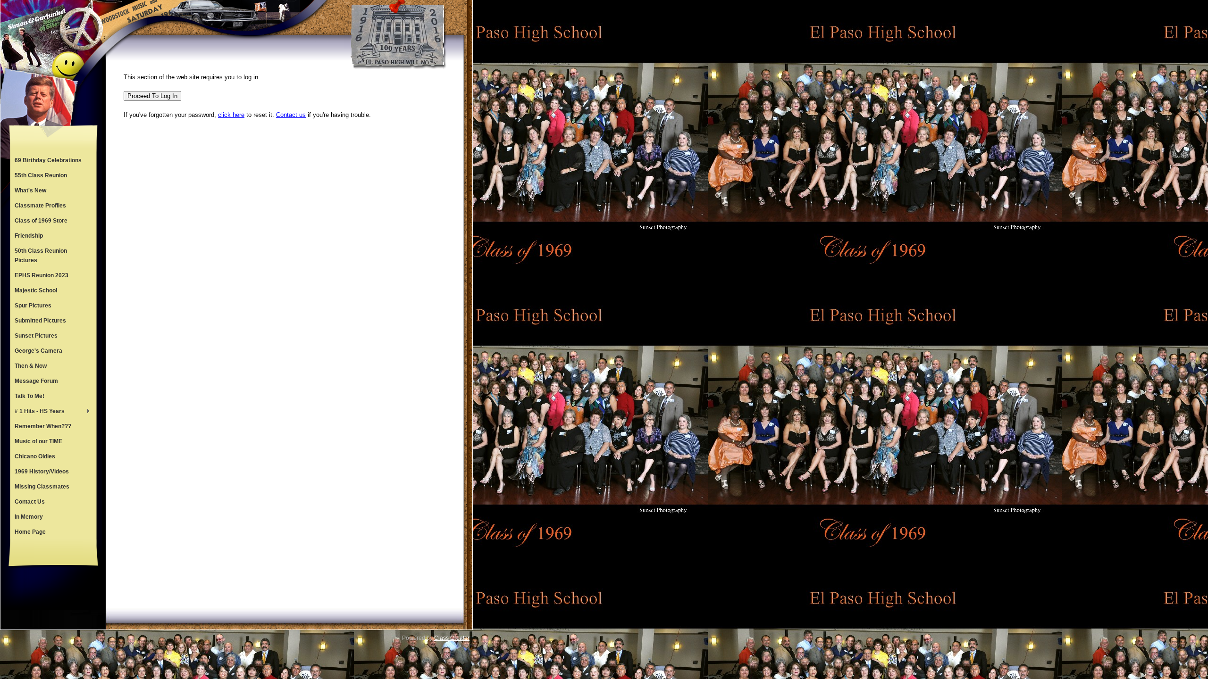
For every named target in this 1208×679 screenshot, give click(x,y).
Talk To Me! (29, 396)
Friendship (29, 235)
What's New (30, 190)
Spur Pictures (33, 305)
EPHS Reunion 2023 (41, 275)
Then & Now (31, 366)
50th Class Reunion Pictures (41, 256)
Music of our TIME (38, 441)
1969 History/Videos (42, 471)
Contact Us (30, 501)
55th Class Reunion (41, 175)
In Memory (29, 516)
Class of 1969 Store (41, 220)
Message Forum (36, 381)
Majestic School (36, 290)
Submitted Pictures (40, 320)
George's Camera (38, 351)
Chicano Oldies (35, 456)
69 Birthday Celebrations (48, 160)
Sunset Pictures (36, 335)
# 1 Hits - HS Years (37, 412)
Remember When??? (43, 426)
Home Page (30, 532)
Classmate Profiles (40, 205)
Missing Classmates (42, 486)
